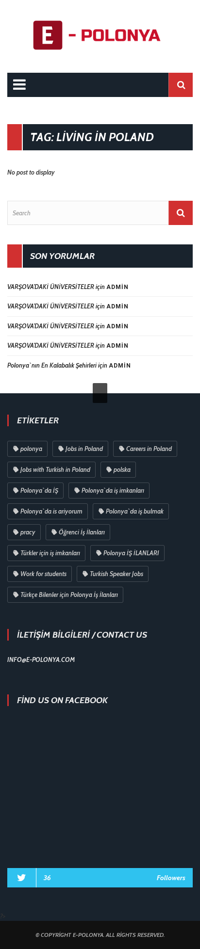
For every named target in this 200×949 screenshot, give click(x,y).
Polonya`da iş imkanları (113, 490)
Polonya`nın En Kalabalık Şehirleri (52, 365)
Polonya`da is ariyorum (51, 511)
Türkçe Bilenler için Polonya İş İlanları (69, 594)
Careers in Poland (149, 448)
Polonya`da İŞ (39, 490)
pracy (27, 532)
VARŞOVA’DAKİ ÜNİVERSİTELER (50, 286)
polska (122, 469)
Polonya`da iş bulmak (135, 511)
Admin (117, 287)
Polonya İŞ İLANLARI (131, 553)
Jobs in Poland (84, 448)
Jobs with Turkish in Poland (55, 469)
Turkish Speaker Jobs (116, 574)
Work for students (43, 574)
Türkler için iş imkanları (50, 553)
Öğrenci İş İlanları (82, 532)
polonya (31, 448)
